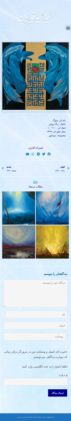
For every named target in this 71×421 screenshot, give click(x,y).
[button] (68, 28)
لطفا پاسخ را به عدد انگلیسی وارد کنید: (44, 366)
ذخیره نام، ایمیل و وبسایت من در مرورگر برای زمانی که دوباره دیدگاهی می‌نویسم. (35, 354)
